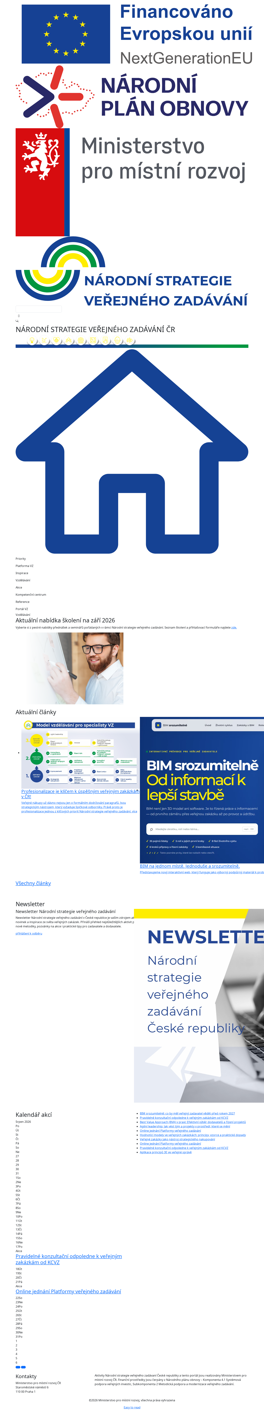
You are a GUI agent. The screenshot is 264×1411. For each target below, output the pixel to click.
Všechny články (33, 883)
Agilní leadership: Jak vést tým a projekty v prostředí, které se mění (185, 1126)
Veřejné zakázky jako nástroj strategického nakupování (177, 1139)
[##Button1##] (18, 1367)
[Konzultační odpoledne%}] (135, 704)
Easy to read (132, 1407)
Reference (22, 602)
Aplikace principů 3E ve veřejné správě (166, 1152)
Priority (21, 559)
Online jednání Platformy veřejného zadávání (170, 1131)
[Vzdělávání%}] (122, 704)
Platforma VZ (24, 566)
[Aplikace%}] (141, 704)
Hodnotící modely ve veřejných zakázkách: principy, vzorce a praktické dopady (193, 1135)
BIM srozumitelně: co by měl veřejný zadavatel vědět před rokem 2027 (187, 1113)
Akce (19, 587)
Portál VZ (22, 609)
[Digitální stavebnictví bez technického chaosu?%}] (128, 704)
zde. (234, 627)
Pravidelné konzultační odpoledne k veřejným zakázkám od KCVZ (184, 1118)
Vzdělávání (23, 580)
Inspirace (22, 573)
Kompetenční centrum (31, 595)
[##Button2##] (23, 1367)
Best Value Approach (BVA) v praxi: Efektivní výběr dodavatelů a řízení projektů (193, 1122)
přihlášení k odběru (29, 933)
